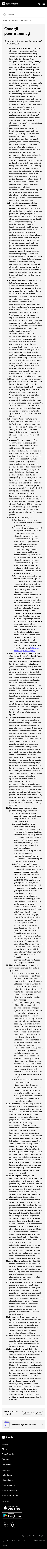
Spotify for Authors (10, 1495)
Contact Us (6, 1464)
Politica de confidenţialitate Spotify (26, 649)
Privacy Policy (22, 1541)
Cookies (4, 1545)
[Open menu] (43, 4)
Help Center (7, 1475)
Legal (3, 1541)
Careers (5, 1459)
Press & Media (8, 1454)
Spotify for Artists (9, 1490)
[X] (5, 1525)
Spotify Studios (8, 1485)
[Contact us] (41, 1424)
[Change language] (39, 4)
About (4, 1449)
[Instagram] (12, 1525)
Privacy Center (11, 1541)
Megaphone (7, 1480)
